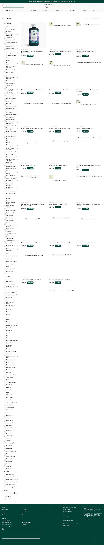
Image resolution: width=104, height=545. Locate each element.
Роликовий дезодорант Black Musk (59, 280)
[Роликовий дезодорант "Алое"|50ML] (89, 226)
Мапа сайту (24, 524)
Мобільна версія (87, 519)
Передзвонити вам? (67, 511)
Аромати (24, 509)
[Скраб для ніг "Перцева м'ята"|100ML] (61, 188)
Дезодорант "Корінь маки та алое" (59, 243)
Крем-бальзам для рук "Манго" (30, 243)
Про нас (24, 515)
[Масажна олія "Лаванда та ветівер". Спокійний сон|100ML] (34, 35)
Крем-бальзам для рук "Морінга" (59, 165)
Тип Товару (7, 23)
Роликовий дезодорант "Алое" (85, 243)
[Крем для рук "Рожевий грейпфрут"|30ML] (61, 112)
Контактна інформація (7, 526)
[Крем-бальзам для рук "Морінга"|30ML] (61, 149)
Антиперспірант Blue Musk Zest (31, 280)
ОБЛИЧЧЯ (33, 10)
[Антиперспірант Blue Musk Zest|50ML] (34, 263)
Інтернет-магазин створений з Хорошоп (92, 541)
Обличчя (4, 513)
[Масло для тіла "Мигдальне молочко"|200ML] (61, 35)
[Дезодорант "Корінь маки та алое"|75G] (61, 226)
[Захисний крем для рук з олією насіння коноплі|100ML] (89, 188)
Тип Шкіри (7, 472)
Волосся (4, 515)
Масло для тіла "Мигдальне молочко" (60, 51)
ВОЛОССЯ (45, 10)
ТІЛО (21, 10)
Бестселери (5, 509)
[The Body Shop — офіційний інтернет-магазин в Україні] (21, 533)
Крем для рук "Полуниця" (29, 165)
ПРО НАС (95, 10)
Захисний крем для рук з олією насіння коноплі (88, 205)
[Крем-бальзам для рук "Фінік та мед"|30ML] (34, 73)
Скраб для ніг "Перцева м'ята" (58, 204)
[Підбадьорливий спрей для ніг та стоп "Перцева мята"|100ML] (34, 188)
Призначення (8, 448)
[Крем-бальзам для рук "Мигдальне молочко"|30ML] (89, 73)
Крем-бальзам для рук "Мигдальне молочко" (87, 90)
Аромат (6, 413)
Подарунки (24, 511)
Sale (23, 513)
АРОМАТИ (58, 10)
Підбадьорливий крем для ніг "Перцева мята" (88, 166)
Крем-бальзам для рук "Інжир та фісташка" (86, 52)
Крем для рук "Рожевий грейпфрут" (60, 128)
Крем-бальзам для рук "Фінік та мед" (32, 90)
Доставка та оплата (6, 522)
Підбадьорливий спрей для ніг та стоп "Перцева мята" (33, 205)
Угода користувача (26, 522)
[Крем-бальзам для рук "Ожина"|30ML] (61, 73)
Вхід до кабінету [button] (6, 520)
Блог (23, 520)
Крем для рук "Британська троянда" (32, 128)
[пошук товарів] (23, 6)
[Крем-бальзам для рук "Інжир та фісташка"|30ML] (89, 35)
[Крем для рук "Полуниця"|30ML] (34, 149)
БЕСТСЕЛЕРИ (9, 10)
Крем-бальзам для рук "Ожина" (58, 90)
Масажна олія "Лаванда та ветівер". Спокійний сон (32, 52)
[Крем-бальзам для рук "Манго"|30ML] (34, 226)
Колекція (7, 253)
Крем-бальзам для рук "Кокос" (85, 128)
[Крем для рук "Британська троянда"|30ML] (34, 112)
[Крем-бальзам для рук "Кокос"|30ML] (89, 112)
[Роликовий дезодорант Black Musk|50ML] (61, 263)
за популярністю (95, 18)
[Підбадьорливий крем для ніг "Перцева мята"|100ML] (89, 149)
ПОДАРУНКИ (72, 10)
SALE (84, 10)
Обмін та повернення (7, 524)
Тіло (3, 511)
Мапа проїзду (66, 525)
